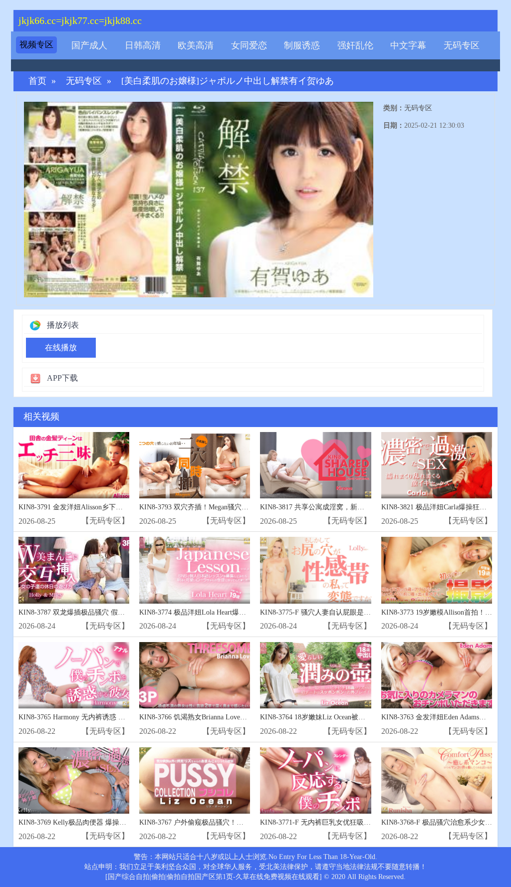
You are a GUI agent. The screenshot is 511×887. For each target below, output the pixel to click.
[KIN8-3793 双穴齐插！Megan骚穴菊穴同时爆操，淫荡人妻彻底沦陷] (194, 465)
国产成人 (89, 45)
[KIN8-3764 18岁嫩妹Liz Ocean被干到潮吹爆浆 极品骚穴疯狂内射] (315, 675)
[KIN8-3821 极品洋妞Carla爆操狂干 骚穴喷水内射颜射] (436, 465)
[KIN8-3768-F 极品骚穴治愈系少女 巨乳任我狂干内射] (436, 780)
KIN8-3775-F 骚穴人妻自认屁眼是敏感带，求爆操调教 (343, 612)
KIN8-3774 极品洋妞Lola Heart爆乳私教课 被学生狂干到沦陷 (232, 612)
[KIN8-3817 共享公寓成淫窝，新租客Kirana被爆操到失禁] (315, 465)
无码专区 (462, 45)
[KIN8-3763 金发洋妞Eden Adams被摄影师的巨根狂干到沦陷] (436, 675)
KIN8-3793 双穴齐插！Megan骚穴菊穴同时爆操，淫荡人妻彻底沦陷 (242, 507)
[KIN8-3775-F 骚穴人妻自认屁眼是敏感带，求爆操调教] (315, 570)
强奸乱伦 (355, 45)
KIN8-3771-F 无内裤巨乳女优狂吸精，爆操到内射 (336, 822)
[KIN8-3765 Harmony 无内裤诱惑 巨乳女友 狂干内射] (73, 675)
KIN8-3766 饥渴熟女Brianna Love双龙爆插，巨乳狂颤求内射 (231, 717)
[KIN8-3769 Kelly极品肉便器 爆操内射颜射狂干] (73, 780)
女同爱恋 (249, 45)
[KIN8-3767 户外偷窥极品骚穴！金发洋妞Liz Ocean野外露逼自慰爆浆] (194, 780)
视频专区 (36, 44)
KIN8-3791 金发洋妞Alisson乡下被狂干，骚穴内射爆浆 (102, 507)
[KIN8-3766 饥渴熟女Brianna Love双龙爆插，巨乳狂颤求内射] (194, 675)
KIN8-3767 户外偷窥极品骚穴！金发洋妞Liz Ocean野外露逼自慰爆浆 (244, 822)
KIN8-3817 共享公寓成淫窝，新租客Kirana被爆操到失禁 (346, 507)
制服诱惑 (302, 45)
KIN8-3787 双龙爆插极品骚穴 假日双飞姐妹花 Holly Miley (107, 612)
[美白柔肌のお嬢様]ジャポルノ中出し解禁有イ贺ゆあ (227, 81)
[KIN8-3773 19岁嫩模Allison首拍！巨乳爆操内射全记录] (436, 570)
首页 (37, 81)
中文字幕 (408, 45)
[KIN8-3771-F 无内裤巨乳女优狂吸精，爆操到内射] (315, 780)
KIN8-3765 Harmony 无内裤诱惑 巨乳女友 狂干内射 (97, 717)
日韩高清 (143, 45)
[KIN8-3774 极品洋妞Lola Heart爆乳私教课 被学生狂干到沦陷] (194, 570)
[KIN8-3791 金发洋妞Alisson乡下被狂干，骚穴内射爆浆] (73, 465)
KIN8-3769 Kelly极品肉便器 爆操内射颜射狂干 (89, 822)
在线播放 (61, 347)
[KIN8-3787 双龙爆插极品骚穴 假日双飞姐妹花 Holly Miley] (73, 570)
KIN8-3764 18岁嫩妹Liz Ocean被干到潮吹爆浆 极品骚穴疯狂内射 (359, 717)
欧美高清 (196, 45)
